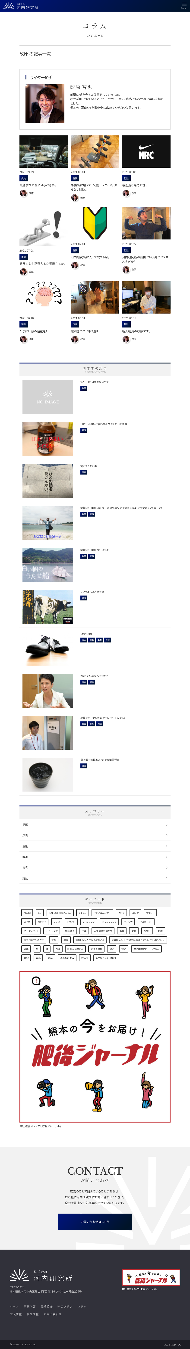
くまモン (82, 912)
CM (39, 912)
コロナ (135, 912)
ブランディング (109, 921)
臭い (112, 949)
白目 (57, 949)
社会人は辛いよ (75, 949)
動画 (25, 824)
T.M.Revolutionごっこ (60, 912)
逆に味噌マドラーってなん (146, 949)
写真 (122, 931)
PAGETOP (170, 1344)
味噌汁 (147, 931)
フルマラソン (88, 921)
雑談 (25, 878)
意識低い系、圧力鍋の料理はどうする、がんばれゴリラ (138, 940)
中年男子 (69, 931)
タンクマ (42, 921)
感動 (25, 846)
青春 (38, 958)
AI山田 (27, 912)
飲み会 (84, 958)
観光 (123, 949)
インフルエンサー (102, 912)
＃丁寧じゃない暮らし (106, 958)
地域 (160, 931)
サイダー (150, 912)
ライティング (52, 931)
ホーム (14, 1306)
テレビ (57, 921)
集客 (25, 867)
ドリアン (71, 921)
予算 (84, 931)
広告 (25, 835)
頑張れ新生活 (67, 958)
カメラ (121, 912)
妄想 (53, 940)
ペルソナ (128, 921)
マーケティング (31, 931)
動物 (134, 931)
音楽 (50, 958)
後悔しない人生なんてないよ (90, 940)
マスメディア (146, 921)
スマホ (27, 921)
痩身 (25, 857)
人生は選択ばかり (103, 931)
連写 (26, 958)
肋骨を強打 (96, 949)
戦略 (26, 949)
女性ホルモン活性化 (34, 940)
